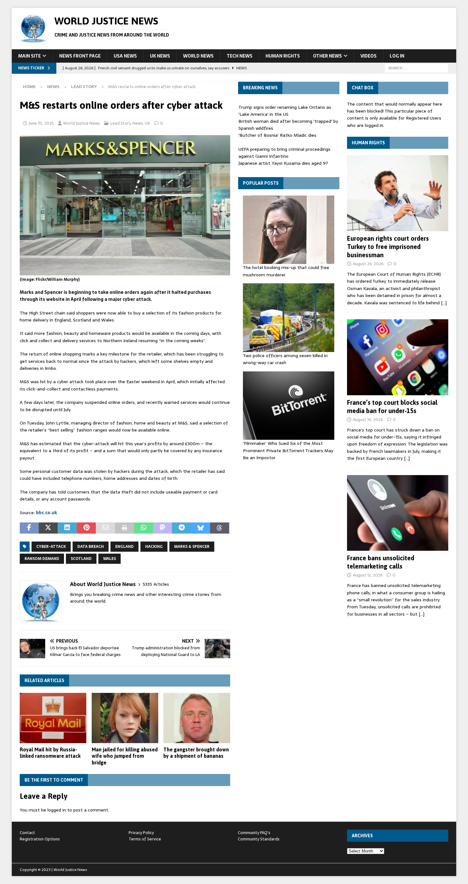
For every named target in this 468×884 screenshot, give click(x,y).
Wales (109, 559)
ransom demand (42, 559)
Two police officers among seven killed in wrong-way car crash (285, 359)
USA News (125, 55)
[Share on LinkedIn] (67, 528)
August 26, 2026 (368, 263)
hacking (154, 546)
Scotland (81, 559)
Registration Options (40, 839)
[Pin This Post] (86, 528)
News (53, 86)
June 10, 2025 (41, 123)
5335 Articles (156, 584)
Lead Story (120, 123)
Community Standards (259, 839)
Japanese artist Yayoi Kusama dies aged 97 (283, 163)
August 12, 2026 (368, 575)
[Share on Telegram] (181, 528)
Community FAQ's (254, 832)
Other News (327, 55)
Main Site (29, 55)
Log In (397, 55)
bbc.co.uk (46, 512)
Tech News (239, 55)
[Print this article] (124, 528)
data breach (90, 546)
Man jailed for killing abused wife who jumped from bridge (125, 756)
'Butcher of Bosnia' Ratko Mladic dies (277, 135)
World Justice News (81, 123)
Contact (27, 832)
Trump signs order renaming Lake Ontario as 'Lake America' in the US (284, 111)
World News (198, 55)
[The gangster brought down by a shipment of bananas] (196, 718)
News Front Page (80, 55)
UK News (160, 55)
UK (147, 123)
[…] (444, 302)
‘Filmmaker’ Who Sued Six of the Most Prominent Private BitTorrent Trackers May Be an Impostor (288, 450)
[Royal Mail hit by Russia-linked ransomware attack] (53, 718)
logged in (56, 809)
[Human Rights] (397, 193)
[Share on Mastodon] (162, 528)
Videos (368, 55)
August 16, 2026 (368, 419)
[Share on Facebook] (29, 528)
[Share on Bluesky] (200, 528)
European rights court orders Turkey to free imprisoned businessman (388, 247)
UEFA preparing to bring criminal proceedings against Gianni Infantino (284, 153)
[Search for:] (416, 67)
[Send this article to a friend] (105, 528)
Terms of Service (145, 839)
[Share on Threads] (219, 528)
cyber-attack (51, 546)
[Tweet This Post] (48, 528)
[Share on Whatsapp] (143, 528)
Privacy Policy (141, 832)
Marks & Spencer (191, 546)
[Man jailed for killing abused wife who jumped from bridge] (125, 718)
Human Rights (283, 55)
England (124, 546)
